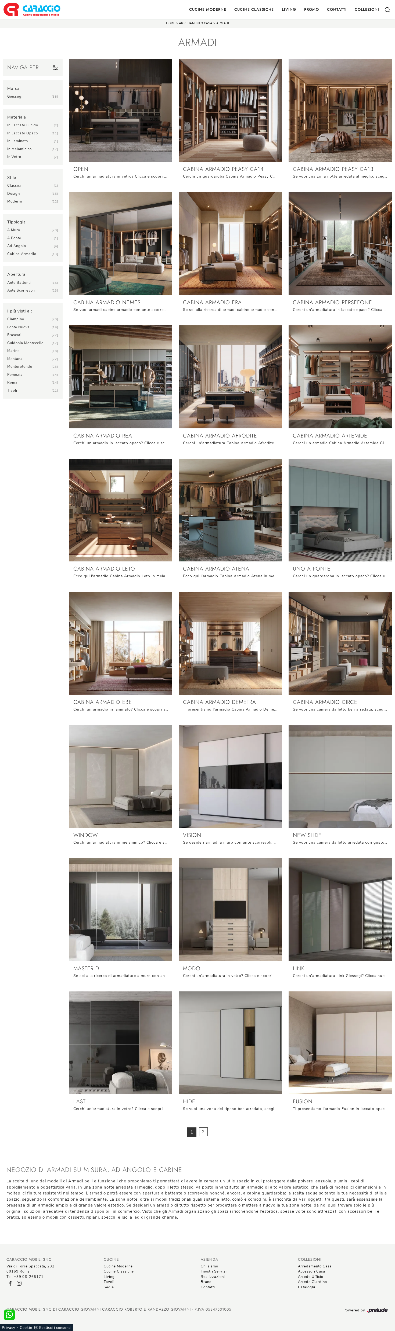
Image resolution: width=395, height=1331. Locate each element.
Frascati (14, 335)
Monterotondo (19, 366)
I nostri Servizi (214, 1271)
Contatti (337, 9)
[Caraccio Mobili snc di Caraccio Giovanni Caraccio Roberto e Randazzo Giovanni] (31, 9)
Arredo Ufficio (310, 1276)
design (13, 193)
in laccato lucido (22, 125)
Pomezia (15, 374)
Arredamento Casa (196, 23)
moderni (14, 201)
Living (289, 9)
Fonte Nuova (18, 327)
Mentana (15, 358)
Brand (206, 1281)
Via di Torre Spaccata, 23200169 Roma (30, 1269)
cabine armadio (21, 254)
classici (14, 185)
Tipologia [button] (16, 222)
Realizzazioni (213, 1276)
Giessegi (15, 96)
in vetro (14, 157)
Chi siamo (209, 1266)
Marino (13, 350)
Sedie (109, 1287)
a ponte (14, 238)
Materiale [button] (16, 117)
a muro (13, 230)
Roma (12, 382)
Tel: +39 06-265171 (25, 1276)
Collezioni (367, 9)
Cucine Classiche (254, 9)
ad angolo (16, 246)
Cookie (26, 1327)
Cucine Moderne (207, 9)
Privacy (8, 1327)
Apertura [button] (16, 274)
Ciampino (15, 319)
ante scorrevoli (21, 290)
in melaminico (19, 149)
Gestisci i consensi (55, 1327)
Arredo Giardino (312, 1281)
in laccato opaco (22, 133)
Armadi (222, 23)
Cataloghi (306, 1287)
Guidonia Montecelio (25, 343)
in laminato (17, 141)
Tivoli (12, 390)
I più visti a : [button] (19, 311)
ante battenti (19, 282)
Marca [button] (13, 88)
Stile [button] (11, 177)
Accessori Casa (311, 1271)
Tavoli (109, 1281)
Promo (311, 9)
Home (170, 23)
